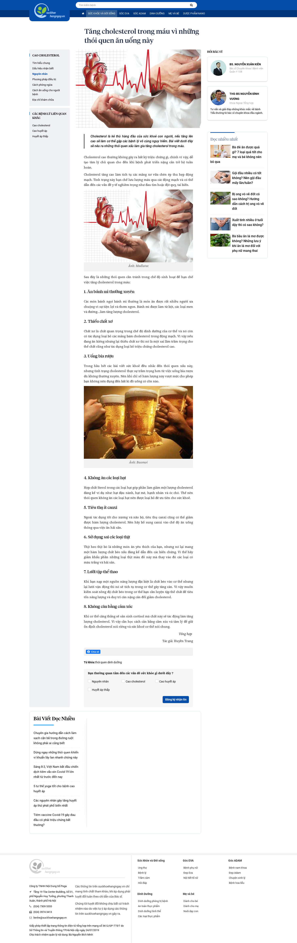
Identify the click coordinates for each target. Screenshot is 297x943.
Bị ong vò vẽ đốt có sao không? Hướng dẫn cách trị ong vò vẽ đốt (248, 201)
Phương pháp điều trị (44, 79)
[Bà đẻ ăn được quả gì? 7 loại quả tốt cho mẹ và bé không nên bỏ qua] (220, 151)
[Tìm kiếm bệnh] (191, 5)
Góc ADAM (139, 13)
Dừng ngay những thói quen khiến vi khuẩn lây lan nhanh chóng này (56, 755)
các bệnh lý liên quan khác (49, 116)
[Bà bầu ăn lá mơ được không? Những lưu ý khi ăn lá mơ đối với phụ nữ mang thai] (220, 240)
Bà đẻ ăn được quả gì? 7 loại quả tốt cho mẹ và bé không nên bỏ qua (236, 154)
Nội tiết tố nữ (190, 877)
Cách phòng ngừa (42, 84)
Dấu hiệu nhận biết (43, 68)
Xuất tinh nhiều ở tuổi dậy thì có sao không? (247, 222)
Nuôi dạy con (190, 911)
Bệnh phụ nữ (190, 867)
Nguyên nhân (39, 73)
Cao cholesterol (41, 125)
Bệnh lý (142, 872)
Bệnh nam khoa (238, 867)
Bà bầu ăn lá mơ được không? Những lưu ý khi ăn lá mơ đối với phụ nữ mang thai (248, 243)
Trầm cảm (144, 877)
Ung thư (142, 867)
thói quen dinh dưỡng (108, 662)
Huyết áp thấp (40, 136)
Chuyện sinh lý (237, 877)
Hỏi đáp (142, 882)
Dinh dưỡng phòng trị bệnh (153, 901)
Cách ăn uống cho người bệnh (46, 92)
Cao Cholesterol (46, 55)
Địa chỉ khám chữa (43, 99)
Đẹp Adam (235, 872)
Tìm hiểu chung (41, 62)
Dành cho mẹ (191, 906)
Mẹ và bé (174, 13)
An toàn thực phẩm (149, 906)
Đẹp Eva (188, 872)
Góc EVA (124, 13)
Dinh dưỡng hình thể (149, 911)
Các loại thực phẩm (149, 916)
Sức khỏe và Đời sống (101, 13)
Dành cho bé (190, 901)
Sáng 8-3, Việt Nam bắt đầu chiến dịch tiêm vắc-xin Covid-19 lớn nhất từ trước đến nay (56, 772)
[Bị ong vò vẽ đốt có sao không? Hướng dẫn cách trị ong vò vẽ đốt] (220, 198)
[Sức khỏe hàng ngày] (49, 10)
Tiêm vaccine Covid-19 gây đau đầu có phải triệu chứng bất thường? (54, 820)
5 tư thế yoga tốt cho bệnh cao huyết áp (54, 788)
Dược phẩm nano (194, 13)
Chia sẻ (95, 652)
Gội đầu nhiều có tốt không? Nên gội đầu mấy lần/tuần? (246, 178)
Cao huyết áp (39, 130)
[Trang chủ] (83, 13)
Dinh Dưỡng (157, 13)
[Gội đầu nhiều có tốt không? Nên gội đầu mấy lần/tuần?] (220, 177)
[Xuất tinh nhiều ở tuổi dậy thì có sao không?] (220, 224)
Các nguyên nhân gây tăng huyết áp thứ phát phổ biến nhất (55, 803)
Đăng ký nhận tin (175, 699)
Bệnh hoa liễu (236, 882)
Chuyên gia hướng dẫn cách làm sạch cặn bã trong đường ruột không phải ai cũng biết (55, 738)
